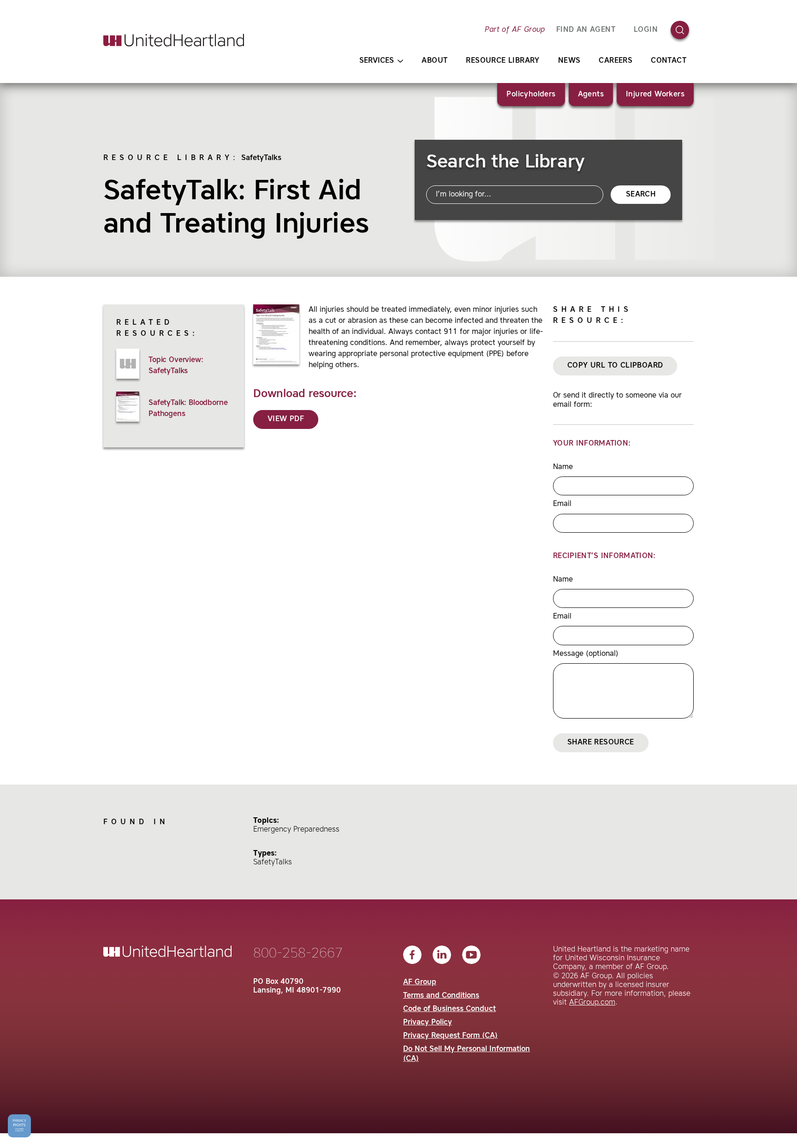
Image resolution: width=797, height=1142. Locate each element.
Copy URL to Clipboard (615, 365)
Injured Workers (655, 94)
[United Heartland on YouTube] (471, 955)
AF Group (419, 982)
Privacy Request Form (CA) (450, 1036)
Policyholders (530, 94)
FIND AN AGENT (585, 30)
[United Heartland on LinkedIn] (442, 955)
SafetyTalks (261, 158)
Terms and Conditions (441, 995)
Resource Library (502, 61)
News (569, 61)
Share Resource (600, 742)
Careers (615, 61)
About (434, 61)
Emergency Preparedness (296, 829)
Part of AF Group (515, 30)
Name (563, 467)
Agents (591, 94)
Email (562, 504)
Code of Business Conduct (449, 1009)
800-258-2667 (298, 954)
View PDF (286, 419)
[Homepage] (173, 40)
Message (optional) (586, 654)
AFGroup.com (592, 1002)
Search (640, 194)
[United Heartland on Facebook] (412, 955)
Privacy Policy (427, 1022)
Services (376, 61)
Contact (668, 61)
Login (646, 30)
